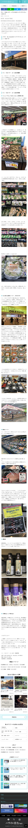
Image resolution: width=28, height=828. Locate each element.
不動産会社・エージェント (4, 728)
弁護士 (16, 727)
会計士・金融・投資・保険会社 (7, 732)
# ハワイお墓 (23, 666)
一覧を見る (14, 5)
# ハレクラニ (16, 664)
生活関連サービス (18, 739)
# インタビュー (4, 666)
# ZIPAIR (8, 669)
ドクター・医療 (18, 731)
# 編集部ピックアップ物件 (17, 747)
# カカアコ (17, 752)
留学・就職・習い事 (5, 735)
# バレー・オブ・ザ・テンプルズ (14, 666)
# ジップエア (13, 669)
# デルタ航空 (22, 664)
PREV (4, 5)
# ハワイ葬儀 (3, 669)
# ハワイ (2, 18)
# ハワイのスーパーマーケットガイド (8, 20)
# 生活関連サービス (4, 664)
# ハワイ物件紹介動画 (10, 749)
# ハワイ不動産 (8, 747)
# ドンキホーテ (19, 20)
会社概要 (3, 815)
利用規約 (24, 815)
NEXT (23, 5)
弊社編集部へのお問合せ (16, 815)
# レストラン (11, 752)
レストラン (17, 735)
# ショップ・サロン (9, 18)
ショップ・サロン (5, 739)
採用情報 (8, 815)
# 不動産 (2, 747)
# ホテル (11, 664)
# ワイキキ (3, 749)
